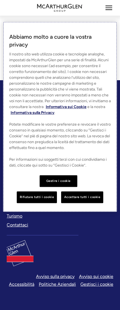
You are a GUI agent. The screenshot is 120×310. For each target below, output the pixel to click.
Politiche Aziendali (57, 284)
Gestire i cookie (58, 181)
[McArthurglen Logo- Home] (60, 8)
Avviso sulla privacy (55, 276)
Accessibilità (21, 284)
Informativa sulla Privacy (32, 112)
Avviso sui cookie (96, 276)
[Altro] (109, 8)
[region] (60, 117)
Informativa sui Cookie (66, 106)
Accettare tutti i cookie (82, 197)
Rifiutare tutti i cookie (37, 197)
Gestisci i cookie (96, 284)
